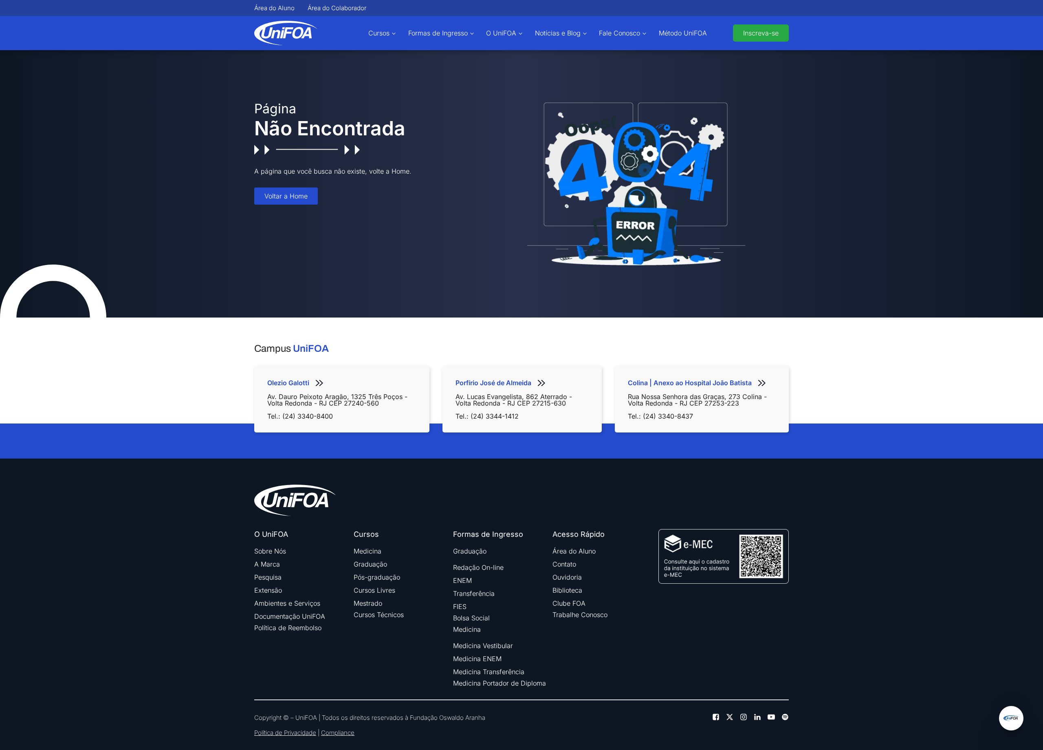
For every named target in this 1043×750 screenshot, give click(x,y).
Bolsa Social (471, 618)
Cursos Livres (374, 590)
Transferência (474, 593)
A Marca (267, 564)
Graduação (370, 564)
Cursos (378, 33)
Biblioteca (567, 590)
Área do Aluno (274, 8)
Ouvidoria (567, 577)
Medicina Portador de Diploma (499, 683)
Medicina (367, 551)
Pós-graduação (377, 577)
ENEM (462, 580)
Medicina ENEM (477, 658)
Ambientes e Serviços (287, 603)
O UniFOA (501, 33)
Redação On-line (478, 567)
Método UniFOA (683, 33)
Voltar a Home (286, 196)
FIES (459, 606)
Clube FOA (568, 603)
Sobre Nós (270, 551)
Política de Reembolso (287, 627)
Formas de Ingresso (438, 33)
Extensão (268, 590)
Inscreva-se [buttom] (761, 33)
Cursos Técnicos (379, 614)
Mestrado (368, 603)
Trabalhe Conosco (579, 614)
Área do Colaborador (337, 8)
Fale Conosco (619, 33)
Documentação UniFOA (289, 616)
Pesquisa (268, 577)
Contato (564, 564)
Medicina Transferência (488, 671)
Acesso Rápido (578, 534)
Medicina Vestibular (483, 645)
